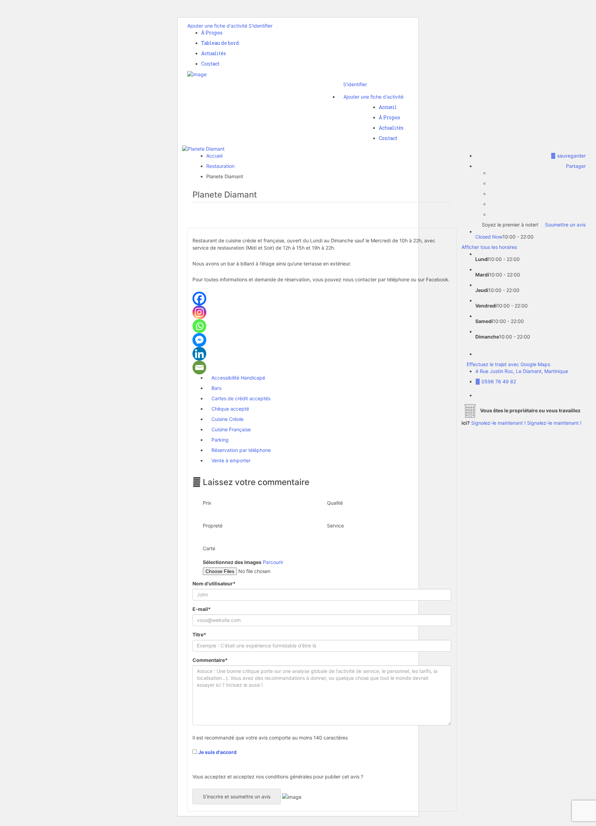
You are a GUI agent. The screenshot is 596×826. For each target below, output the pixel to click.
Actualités (213, 53)
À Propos (211, 32)
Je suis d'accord (217, 752)
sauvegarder (571, 156)
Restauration (220, 166)
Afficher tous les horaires (489, 247)
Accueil (388, 107)
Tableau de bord (220, 43)
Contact (210, 63)
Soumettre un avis (565, 225)
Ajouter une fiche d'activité (217, 26)
